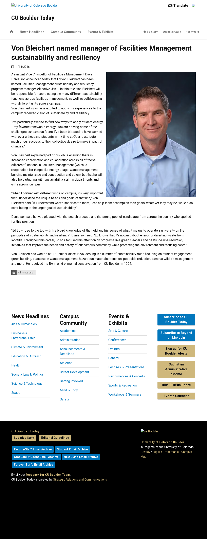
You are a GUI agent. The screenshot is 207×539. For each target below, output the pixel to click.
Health (15, 365)
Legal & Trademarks (166, 452)
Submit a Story (172, 31)
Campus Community (66, 32)
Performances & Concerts (126, 376)
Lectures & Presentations (126, 367)
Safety (64, 399)
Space (15, 393)
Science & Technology (26, 383)
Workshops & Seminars (125, 394)
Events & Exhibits (101, 32)
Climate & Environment (27, 347)
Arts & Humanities (24, 324)
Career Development (74, 372)
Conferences (117, 340)
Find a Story (150, 31)
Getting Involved (71, 381)
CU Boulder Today (32, 17)
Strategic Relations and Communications (80, 479)
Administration (26, 272)
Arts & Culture (118, 331)
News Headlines (32, 32)
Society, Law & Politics (27, 374)
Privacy (145, 452)
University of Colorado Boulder (162, 442)
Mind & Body (69, 390)
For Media (192, 31)
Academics (68, 331)
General (113, 358)
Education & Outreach (26, 356)
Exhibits (114, 349)
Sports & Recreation (122, 385)
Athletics (66, 363)
